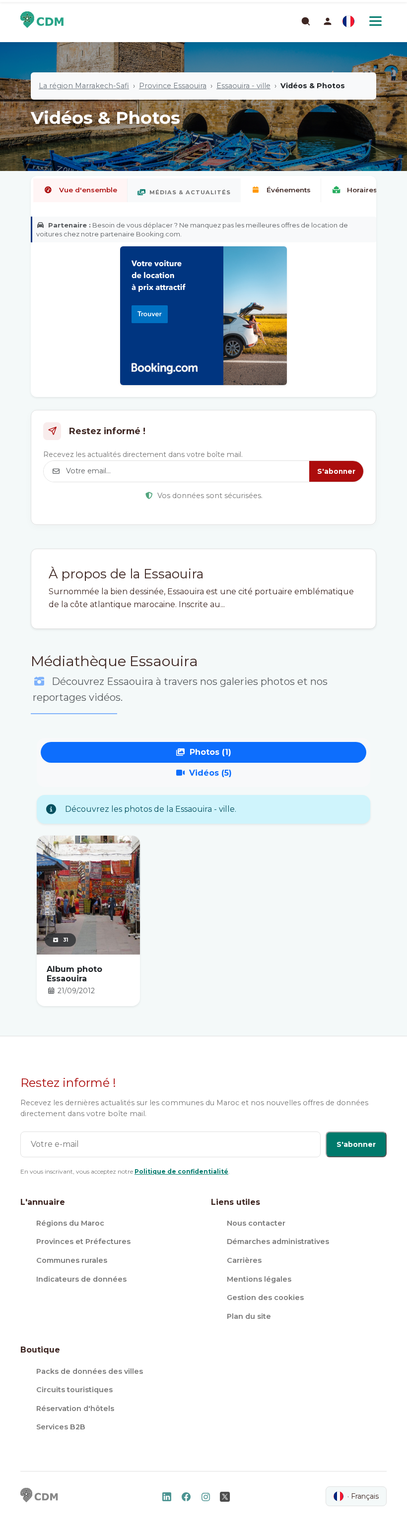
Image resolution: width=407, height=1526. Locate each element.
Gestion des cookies (265, 1297)
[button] (328, 21)
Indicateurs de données (81, 1279)
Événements (289, 190)
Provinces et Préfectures (83, 1241)
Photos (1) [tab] (210, 752)
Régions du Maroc (70, 1223)
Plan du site (249, 1316)
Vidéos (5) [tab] (210, 773)
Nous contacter (256, 1223)
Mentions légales (259, 1279)
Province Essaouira (172, 85)
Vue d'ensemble (88, 190)
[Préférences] (348, 21)
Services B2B (60, 1426)
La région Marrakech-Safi (84, 85)
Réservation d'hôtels (75, 1408)
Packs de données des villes (89, 1371)
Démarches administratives (278, 1241)
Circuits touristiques (74, 1389)
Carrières (244, 1260)
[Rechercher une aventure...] (305, 20)
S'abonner (336, 471)
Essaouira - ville (243, 85)
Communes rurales (71, 1260)
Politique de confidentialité (181, 1171)
